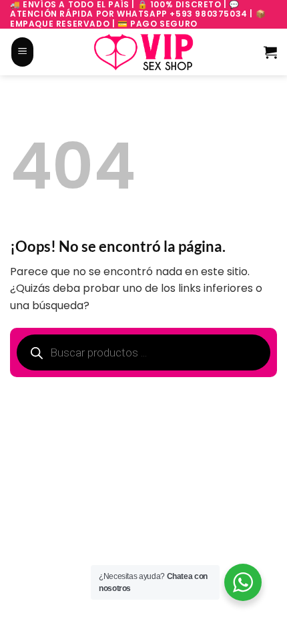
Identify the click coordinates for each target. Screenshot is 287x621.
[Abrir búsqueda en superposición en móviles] (48, 52)
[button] (22, 52)
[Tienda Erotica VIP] (143, 52)
